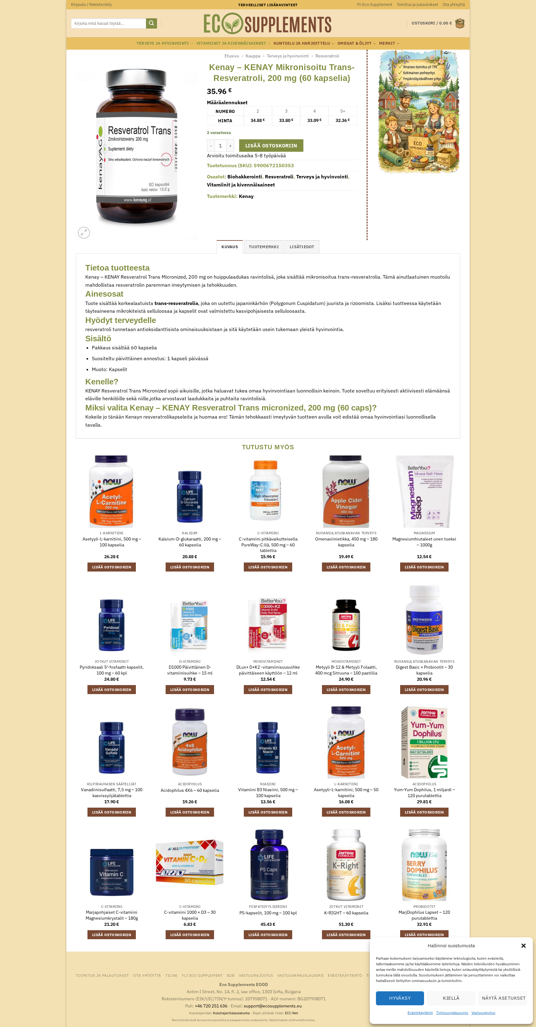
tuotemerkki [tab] (264, 246)
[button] (523, 946)
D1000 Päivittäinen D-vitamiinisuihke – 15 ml (189, 670)
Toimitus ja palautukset (417, 4)
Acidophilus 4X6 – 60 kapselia (190, 790)
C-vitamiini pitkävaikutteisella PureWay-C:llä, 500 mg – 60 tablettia (268, 544)
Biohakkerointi (244, 176)
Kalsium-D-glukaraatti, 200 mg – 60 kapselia (190, 542)
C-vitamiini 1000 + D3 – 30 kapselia (190, 915)
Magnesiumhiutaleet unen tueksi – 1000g (424, 542)
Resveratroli (327, 56)
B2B (231, 975)
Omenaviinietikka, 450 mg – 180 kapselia (346, 542)
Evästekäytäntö (420, 1012)
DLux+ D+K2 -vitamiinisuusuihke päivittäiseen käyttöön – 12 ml (268, 670)
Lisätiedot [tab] (302, 246)
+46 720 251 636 (211, 1006)
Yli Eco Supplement (374, 4)
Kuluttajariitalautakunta (231, 1013)
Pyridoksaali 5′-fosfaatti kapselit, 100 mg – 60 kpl (112, 670)
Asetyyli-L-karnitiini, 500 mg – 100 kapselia (112, 542)
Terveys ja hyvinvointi (162, 43)
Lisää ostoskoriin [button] (111, 567)
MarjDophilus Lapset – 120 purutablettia (424, 915)
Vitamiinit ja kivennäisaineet (231, 43)
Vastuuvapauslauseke (300, 975)
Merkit (387, 43)
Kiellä (451, 998)
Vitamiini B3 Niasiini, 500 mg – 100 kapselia (268, 792)
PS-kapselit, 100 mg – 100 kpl (268, 913)
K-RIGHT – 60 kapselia (346, 913)
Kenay (246, 196)
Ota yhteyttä (454, 4)
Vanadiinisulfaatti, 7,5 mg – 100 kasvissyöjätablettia (111, 792)
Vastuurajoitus (483, 1012)
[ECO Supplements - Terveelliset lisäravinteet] (268, 23)
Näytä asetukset (504, 998)
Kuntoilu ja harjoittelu (302, 43)
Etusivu (232, 56)
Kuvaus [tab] (229, 246)
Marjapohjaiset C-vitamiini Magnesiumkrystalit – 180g (112, 915)
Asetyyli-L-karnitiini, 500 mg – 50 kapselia (346, 792)
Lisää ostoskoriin (271, 145)
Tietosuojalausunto (452, 1012)
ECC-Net (291, 1013)
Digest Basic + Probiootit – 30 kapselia (424, 670)
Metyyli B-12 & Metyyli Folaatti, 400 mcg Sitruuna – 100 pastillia (346, 670)
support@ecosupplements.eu (273, 1006)
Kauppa (253, 56)
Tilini (171, 975)
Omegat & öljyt (354, 43)
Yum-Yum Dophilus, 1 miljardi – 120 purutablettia (424, 792)
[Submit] (151, 23)
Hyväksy (400, 998)
